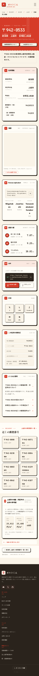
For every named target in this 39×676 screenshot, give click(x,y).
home (3, 12)
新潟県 (20, 12)
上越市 (28, 12)
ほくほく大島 (15, 234)
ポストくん (22, 672)
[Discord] (3, 587)
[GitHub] (12, 587)
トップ (4, 597)
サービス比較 (6, 605)
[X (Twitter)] (8, 587)
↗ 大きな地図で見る (11, 172)
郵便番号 (11, 12)
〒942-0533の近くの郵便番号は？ (18, 411)
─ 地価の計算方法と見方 (12, 542)
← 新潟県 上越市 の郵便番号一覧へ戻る (16, 550)
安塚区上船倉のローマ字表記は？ (17, 405)
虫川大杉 (14, 242)
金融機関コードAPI (8, 650)
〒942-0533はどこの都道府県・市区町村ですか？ (18, 386)
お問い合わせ (6, 636)
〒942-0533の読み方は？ (14, 400)
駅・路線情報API (7, 659)
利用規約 (4, 628)
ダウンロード (6, 617)
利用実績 (4, 609)
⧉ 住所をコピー (28, 44)
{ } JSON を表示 (11, 285)
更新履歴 (4, 640)
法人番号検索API (7, 654)
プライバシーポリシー (8, 632)
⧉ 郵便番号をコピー (10, 44)
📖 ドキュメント (26, 285)
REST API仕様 (6, 601)
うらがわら (15, 250)
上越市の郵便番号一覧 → (29, 428)
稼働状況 (4, 613)
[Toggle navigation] (35, 4)
